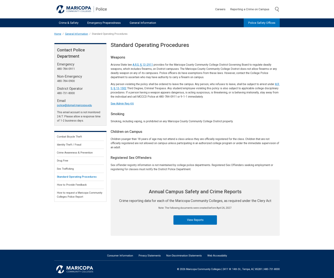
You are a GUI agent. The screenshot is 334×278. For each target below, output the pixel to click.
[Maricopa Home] (75, 9)
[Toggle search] (277, 9)
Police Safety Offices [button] (261, 22)
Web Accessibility (217, 255)
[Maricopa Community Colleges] (79, 269)
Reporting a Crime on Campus (249, 9)
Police (101, 9)
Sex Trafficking (65, 168)
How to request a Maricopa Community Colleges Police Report (79, 194)
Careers (220, 9)
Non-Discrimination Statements (184, 255)
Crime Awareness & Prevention (75, 152)
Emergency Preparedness (104, 22)
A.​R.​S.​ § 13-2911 (143, 64)
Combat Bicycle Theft (69, 136)
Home (57, 33)
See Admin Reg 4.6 (122, 103)
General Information (143, 22)
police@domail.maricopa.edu (74, 105)
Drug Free (62, 160)
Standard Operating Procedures (77, 176)
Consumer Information (120, 255)
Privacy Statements (150, 255)
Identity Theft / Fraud (69, 144)
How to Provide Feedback (72, 184)
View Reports (195, 220)
